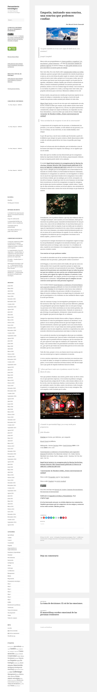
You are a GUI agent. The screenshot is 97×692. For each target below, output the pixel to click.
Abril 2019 (10, 377)
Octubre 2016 (11, 456)
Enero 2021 (10, 325)
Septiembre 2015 (12, 490)
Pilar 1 (9, 584)
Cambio (9, 537)
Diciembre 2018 (12, 388)
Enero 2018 (10, 417)
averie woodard (61, 481)
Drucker (16, 658)
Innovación (10, 560)
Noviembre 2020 (12, 330)
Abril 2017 (10, 440)
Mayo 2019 (10, 375)
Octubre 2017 (11, 425)
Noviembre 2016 (12, 454)
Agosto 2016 (11, 461)
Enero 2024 (10, 296)
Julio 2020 (10, 341)
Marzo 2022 (11, 317)
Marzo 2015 (11, 506)
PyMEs (9, 602)
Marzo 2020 (11, 351)
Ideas (19, 663)
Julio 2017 (10, 433)
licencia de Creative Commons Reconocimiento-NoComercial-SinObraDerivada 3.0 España (16, 38)
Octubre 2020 (11, 333)
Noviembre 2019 (12, 359)
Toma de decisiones (12, 610)
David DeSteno (67, 445)
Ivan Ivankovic (65, 477)
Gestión (15, 663)
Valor (21, 683)
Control (9, 540)
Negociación (11, 578)
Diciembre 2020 (12, 328)
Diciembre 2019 (12, 356)
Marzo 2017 (11, 443)
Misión (9, 576)
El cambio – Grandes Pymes (14, 259)
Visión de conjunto (12, 618)
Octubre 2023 (11, 304)
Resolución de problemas (14, 605)
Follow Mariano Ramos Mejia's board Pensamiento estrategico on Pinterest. (15, 65)
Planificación (20, 680)
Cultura (22, 656)
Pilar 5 (9, 594)
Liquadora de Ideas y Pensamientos (60, 496)
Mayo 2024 (10, 288)
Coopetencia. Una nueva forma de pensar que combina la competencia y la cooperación (15, 255)
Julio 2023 (10, 312)
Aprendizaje (11, 535)
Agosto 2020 (11, 338)
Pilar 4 (9, 591)
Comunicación (43, 539)
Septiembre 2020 (12, 335)
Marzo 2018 (11, 412)
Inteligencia (11, 563)
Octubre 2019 (11, 362)
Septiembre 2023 (12, 307)
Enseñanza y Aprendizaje (14, 552)
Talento (20, 681)
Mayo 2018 (10, 406)
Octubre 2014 (11, 519)
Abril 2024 (10, 291)
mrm (52, 537)
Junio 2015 (10, 498)
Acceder (10, 628)
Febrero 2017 (11, 446)
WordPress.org (11, 636)
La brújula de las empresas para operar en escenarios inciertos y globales (16, 214)
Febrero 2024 (11, 293)
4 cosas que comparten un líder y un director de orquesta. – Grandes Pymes (15, 243)
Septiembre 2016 (12, 459)
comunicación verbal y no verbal (73, 72)
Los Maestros (11, 570)
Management (11, 573)
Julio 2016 (10, 464)
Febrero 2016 (11, 477)
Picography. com (53, 477)
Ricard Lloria (44, 441)
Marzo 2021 (11, 320)
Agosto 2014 (11, 525)
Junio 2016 (10, 467)
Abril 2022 (10, 314)
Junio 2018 (10, 404)
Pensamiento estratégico (14, 581)
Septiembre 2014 (12, 522)
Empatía (10, 545)
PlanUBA (10, 200)
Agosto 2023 (11, 309)
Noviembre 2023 (12, 301)
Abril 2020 (10, 349)
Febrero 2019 (11, 383)
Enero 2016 (10, 480)
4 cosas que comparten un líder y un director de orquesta (15, 246)
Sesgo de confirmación (13, 218)
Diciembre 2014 (12, 514)
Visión (9, 615)
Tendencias (10, 607)
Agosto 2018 (11, 398)
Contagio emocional (53, 539)
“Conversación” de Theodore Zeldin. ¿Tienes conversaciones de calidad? (61, 114)
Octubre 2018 (11, 393)
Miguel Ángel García (46, 103)
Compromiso (16, 651)
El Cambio (10, 261)
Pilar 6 (9, 597)
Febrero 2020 (11, 354)
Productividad (11, 681)
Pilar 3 (9, 589)
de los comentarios (13, 633)
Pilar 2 (9, 586)
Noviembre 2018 (12, 391)
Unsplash (51, 481)
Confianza (17, 653)
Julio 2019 (10, 370)
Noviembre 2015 (12, 485)
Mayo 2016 (10, 469)
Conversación (61, 539)
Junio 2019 (10, 372)
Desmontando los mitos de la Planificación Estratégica (15, 274)
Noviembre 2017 (12, 422)
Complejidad (11, 651)
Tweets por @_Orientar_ (14, 88)
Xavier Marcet (17, 685)
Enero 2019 (10, 385)
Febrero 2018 (11, 414)
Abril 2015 (10, 504)
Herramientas (11, 557)
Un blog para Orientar (13, 203)
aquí (47, 498)
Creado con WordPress (46, 627)
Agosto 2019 (11, 367)
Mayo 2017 (10, 438)
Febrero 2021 (11, 322)
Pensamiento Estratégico (13, 7)
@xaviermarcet (10, 646)
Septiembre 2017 (12, 427)
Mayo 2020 (10, 346)
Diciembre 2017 (12, 419)
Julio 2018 (10, 401)
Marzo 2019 (11, 380)
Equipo (18, 660)
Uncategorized (11, 612)
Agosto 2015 (11, 493)
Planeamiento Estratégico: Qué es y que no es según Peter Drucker (15, 266)
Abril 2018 (10, 409)
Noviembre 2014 (12, 517)
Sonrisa (42, 540)
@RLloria (81, 537)
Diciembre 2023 (12, 299)
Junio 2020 (10, 343)
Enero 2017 (10, 448)
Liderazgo (10, 568)
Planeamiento (13, 680)
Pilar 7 (9, 599)
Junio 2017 (10, 435)
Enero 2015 (10, 511)
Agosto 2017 (11, 430)
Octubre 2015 (11, 488)
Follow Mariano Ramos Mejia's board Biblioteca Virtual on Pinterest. (15, 80)
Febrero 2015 (11, 509)
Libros (9, 565)
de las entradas (12, 630)
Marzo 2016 (11, 475)
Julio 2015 (10, 496)
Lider (11, 672)
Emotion (50, 289)
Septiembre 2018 (12, 396)
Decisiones (11, 658)
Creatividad (11, 543)
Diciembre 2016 (12, 451)
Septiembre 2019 (12, 364)
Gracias (42, 437)
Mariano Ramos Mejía (13, 56)
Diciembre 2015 (12, 483)
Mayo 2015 (10, 501)
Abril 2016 (10, 472)
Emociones (68, 539)
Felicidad (10, 555)
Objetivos (12, 676)
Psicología (17, 681)
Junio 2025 (10, 286)
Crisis (18, 656)
